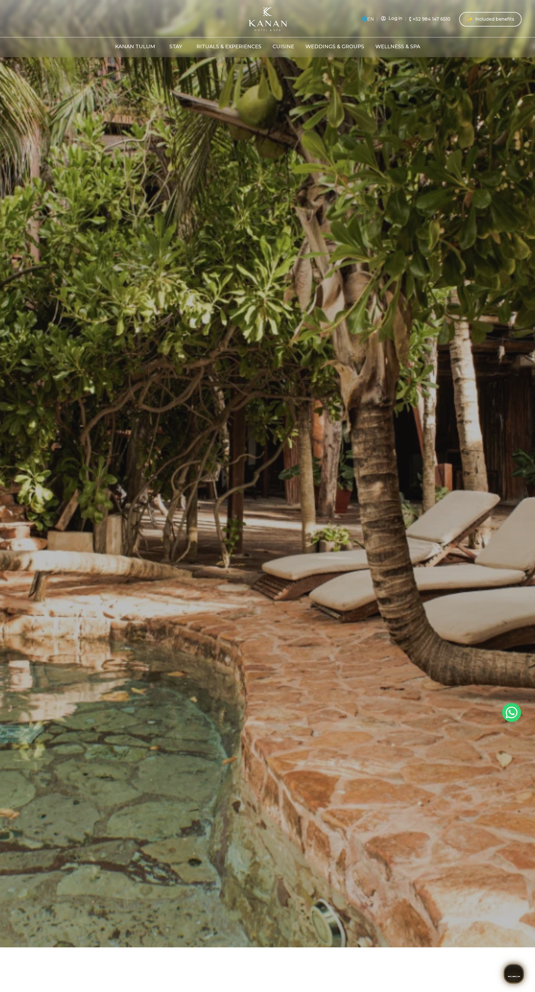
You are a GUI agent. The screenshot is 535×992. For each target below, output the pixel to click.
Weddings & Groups (334, 47)
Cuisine (283, 47)
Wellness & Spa (397, 47)
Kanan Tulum (135, 47)
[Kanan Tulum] (158, 46)
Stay (175, 47)
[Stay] (186, 46)
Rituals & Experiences (228, 47)
